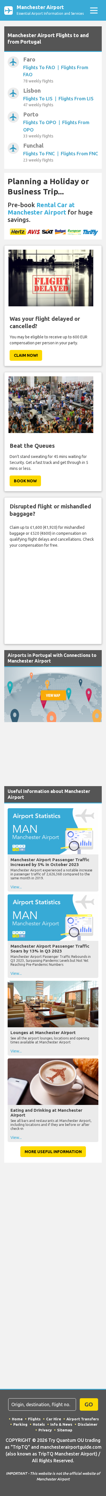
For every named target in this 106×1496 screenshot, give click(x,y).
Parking (20, 1424)
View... (16, 887)
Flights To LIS (38, 98)
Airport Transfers (82, 1419)
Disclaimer (88, 1424)
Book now (25, 481)
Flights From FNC (79, 153)
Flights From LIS (76, 98)
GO (89, 1404)
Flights (34, 1419)
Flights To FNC (39, 153)
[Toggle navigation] (94, 10)
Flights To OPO (39, 122)
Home (17, 1419)
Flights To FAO (39, 67)
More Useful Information (53, 1151)
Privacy (45, 1430)
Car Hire (53, 1419)
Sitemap (64, 1430)
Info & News (61, 1424)
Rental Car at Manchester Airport (41, 208)
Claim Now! (26, 355)
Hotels (39, 1424)
